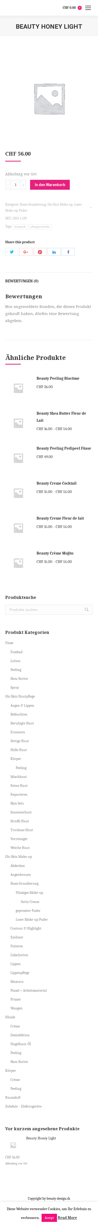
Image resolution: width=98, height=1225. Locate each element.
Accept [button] (49, 1218)
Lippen (15, 964)
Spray (14, 687)
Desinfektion (20, 1035)
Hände (10, 1017)
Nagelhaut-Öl (20, 1044)
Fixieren (16, 946)
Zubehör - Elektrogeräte (23, 1106)
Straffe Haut (19, 821)
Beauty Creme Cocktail (57, 483)
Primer (15, 999)
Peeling (15, 670)
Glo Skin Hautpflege (20, 696)
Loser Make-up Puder (32, 919)
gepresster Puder (28, 910)
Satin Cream (30, 902)
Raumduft (13, 1097)
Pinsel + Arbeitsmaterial (28, 990)
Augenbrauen (20, 874)
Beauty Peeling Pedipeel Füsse (64, 448)
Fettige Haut (19, 741)
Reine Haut (19, 785)
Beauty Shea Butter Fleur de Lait (61, 417)
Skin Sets (17, 803)
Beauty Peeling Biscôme (58, 378)
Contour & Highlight (26, 928)
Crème (15, 1026)
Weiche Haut (20, 848)
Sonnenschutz (21, 812)
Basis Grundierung (33, 204)
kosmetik (20, 226)
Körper (15, 759)
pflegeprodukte (40, 226)
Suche (87, 610)
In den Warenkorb (50, 185)
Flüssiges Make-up (29, 892)
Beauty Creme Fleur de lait (60, 518)
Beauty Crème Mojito (55, 553)
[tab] (49, 278)
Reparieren (18, 794)
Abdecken (17, 866)
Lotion (15, 661)
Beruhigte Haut (22, 723)
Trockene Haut (21, 830)
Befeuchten (18, 714)
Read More (67, 1217)
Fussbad (16, 652)
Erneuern (17, 732)
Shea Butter (19, 678)
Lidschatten (19, 955)
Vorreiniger (19, 839)
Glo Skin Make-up (60, 204)
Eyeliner (16, 937)
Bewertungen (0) (22, 281)
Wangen (16, 1008)
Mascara (17, 981)
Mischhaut (18, 777)
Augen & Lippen (22, 705)
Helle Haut (18, 750)
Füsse (9, 643)
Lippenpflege (19, 973)
